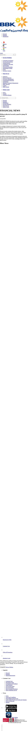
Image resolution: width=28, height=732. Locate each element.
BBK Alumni (6, 87)
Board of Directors (7, 77)
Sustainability (6, 65)
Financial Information (8, 67)
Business (5, 35)
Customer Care (9, 681)
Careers (4, 85)
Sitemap (7, 702)
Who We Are (6, 105)
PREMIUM (5, 36)
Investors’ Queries (7, 70)
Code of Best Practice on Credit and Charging (16, 699)
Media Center (6, 107)
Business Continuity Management (10, 83)
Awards (4, 93)
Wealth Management (10, 675)
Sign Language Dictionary (12, 689)
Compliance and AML (8, 64)
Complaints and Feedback (12, 683)
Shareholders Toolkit (7, 68)
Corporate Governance (8, 60)
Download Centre (10, 682)
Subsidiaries (5, 81)
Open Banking (9, 685)
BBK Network (6, 84)
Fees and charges (9, 687)
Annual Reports (6, 63)
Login (1, 53)
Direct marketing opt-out (11, 690)
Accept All (3, 667)
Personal (5, 34)
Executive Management (8, 79)
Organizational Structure (8, 80)
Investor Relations (7, 104)
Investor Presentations (8, 61)
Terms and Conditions (11, 697)
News (4, 92)
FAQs (4, 69)
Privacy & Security (10, 701)
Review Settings (9, 667)
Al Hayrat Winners (7, 95)
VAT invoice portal (10, 686)
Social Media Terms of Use (12, 698)
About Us (5, 76)
